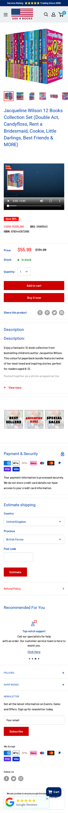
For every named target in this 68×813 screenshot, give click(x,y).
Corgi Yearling (14, 226)
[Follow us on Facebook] (6, 778)
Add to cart (34, 285)
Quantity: (9, 271)
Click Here (34, 651)
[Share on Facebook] (40, 312)
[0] (61, 14)
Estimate (15, 572)
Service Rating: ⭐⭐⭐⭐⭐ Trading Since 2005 (34, 3)
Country (9, 513)
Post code (10, 548)
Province (9, 531)
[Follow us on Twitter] (13, 778)
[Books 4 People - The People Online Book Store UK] (9, 806)
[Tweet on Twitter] (54, 312)
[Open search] (46, 14)
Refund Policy (12, 588)
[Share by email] (61, 312)
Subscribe (16, 731)
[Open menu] (6, 14)
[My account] (53, 14)
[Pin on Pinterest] (47, 312)
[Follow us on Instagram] (20, 778)
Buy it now (34, 297)
